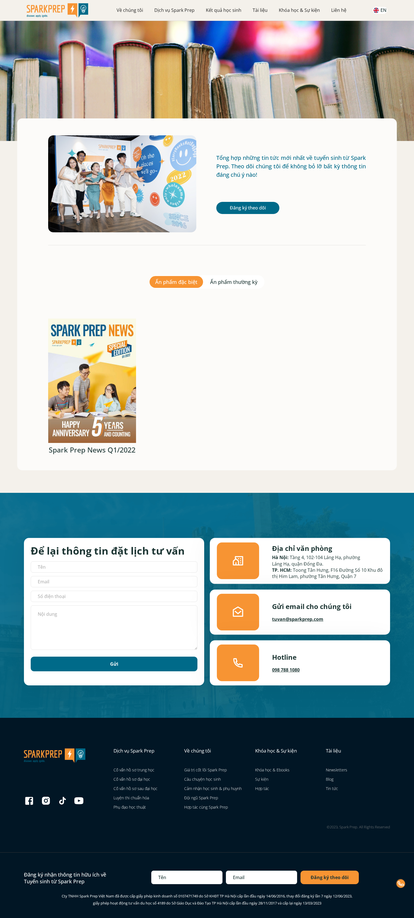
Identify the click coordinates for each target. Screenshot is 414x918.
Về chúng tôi (130, 10)
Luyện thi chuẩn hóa (131, 797)
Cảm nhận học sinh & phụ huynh (213, 788)
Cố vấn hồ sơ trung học (133, 770)
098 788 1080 (286, 670)
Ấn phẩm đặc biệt (176, 282)
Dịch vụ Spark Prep (174, 10)
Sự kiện (261, 779)
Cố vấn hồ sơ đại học (131, 779)
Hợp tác (262, 788)
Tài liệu (260, 10)
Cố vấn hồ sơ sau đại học (135, 788)
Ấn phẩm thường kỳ (233, 282)
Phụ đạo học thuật (129, 807)
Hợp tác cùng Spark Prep (206, 807)
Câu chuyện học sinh (202, 779)
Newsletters (336, 770)
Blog (329, 779)
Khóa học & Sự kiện (299, 10)
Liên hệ (338, 10)
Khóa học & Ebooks (272, 770)
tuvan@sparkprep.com (297, 619)
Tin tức (332, 788)
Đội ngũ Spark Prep (201, 797)
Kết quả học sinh (223, 10)
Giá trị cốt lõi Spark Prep (205, 770)
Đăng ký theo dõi (248, 208)
